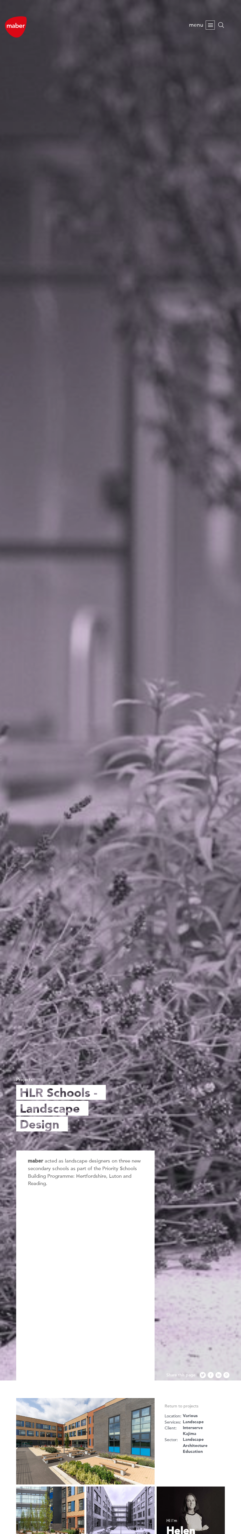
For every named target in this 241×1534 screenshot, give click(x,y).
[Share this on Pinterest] (226, 1375)
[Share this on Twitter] (203, 1375)
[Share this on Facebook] (210, 1375)
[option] (120, 690)
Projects (24, 1079)
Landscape (193, 1422)
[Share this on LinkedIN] (218, 1375)
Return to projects (181, 1406)
